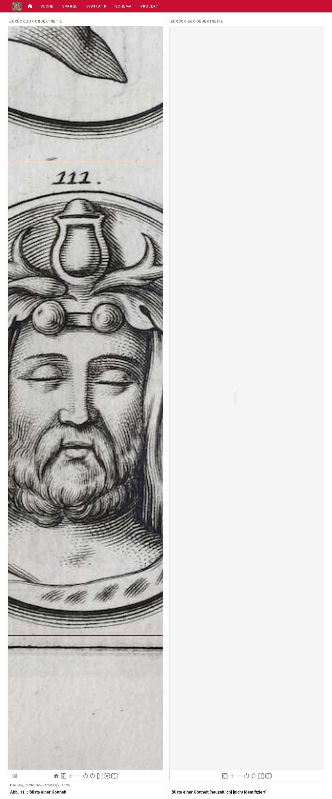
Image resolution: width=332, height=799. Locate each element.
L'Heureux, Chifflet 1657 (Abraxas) (33, 785)
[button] (30, 6)
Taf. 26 (65, 785)
